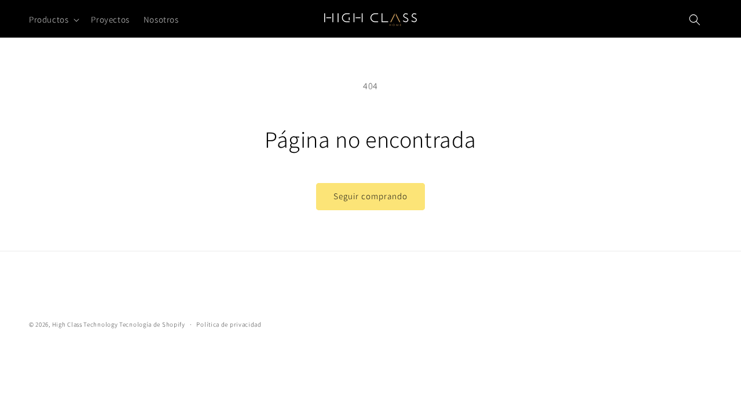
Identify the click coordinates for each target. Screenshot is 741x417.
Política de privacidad (228, 324)
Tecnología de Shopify (152, 324)
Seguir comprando (370, 196)
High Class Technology (85, 324)
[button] (53, 19)
